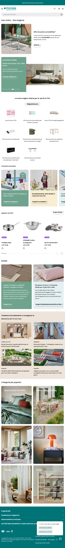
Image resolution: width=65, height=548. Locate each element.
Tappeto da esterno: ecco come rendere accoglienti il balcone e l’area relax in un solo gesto (48, 373)
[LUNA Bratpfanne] (11, 226)
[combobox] (32, 14)
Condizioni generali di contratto (45, 536)
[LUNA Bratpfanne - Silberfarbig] (2, 248)
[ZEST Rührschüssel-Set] (53, 226)
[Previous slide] (3, 89)
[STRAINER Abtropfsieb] (32, 226)
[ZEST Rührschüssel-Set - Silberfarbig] (45, 248)
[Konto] (63, 9)
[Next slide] (19, 89)
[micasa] (10, 8)
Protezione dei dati (41, 540)
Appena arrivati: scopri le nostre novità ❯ (32, 2)
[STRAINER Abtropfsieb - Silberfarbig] (24, 248)
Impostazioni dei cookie (42, 543)
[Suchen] (61, 14)
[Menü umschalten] (2, 9)
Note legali (51, 540)
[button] (5, 89)
